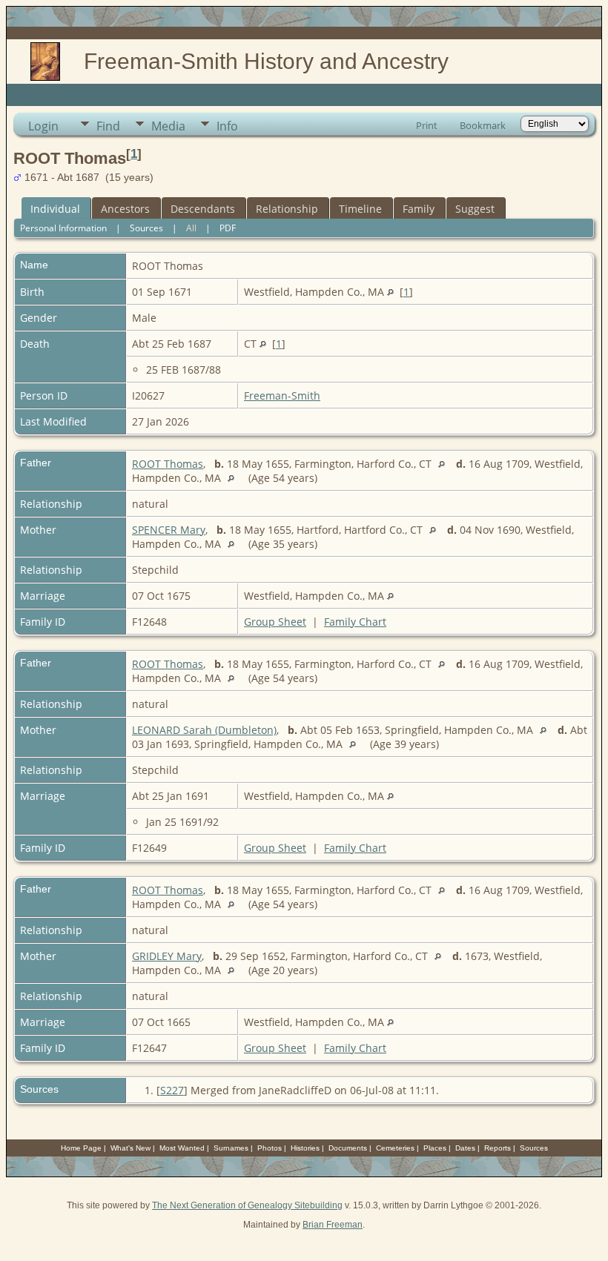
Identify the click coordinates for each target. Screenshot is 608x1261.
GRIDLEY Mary (167, 956)
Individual (55, 209)
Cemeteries (395, 1148)
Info (227, 126)
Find (108, 126)
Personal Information (63, 228)
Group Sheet (275, 622)
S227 (172, 1090)
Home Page (81, 1148)
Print (426, 125)
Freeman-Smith (282, 395)
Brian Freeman (333, 1224)
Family (418, 209)
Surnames (231, 1148)
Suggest (475, 209)
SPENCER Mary (168, 530)
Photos (269, 1148)
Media (168, 126)
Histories (305, 1148)
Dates (465, 1148)
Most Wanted (182, 1148)
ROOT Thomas (167, 464)
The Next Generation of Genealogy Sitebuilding (247, 1205)
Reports (497, 1148)
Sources (146, 228)
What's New (130, 1148)
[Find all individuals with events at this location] (390, 292)
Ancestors (125, 209)
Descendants (203, 209)
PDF (227, 228)
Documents (347, 1148)
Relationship (287, 209)
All (191, 228)
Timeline (360, 209)
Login (43, 126)
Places (434, 1148)
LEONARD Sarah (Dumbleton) (204, 730)
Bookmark (483, 125)
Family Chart (355, 622)
